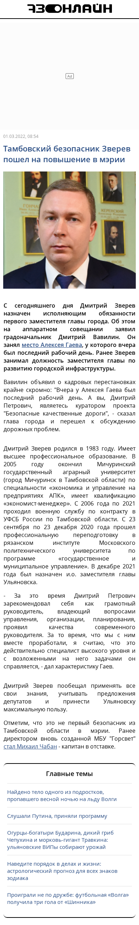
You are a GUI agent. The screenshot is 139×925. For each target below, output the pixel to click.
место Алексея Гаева (52, 345)
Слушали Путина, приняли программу (57, 815)
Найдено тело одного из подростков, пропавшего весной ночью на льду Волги (62, 795)
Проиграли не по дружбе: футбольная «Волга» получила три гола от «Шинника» (68, 898)
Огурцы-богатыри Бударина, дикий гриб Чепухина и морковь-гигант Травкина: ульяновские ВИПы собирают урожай (60, 839)
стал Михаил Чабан (30, 746)
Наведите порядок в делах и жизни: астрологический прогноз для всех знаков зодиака (62, 870)
